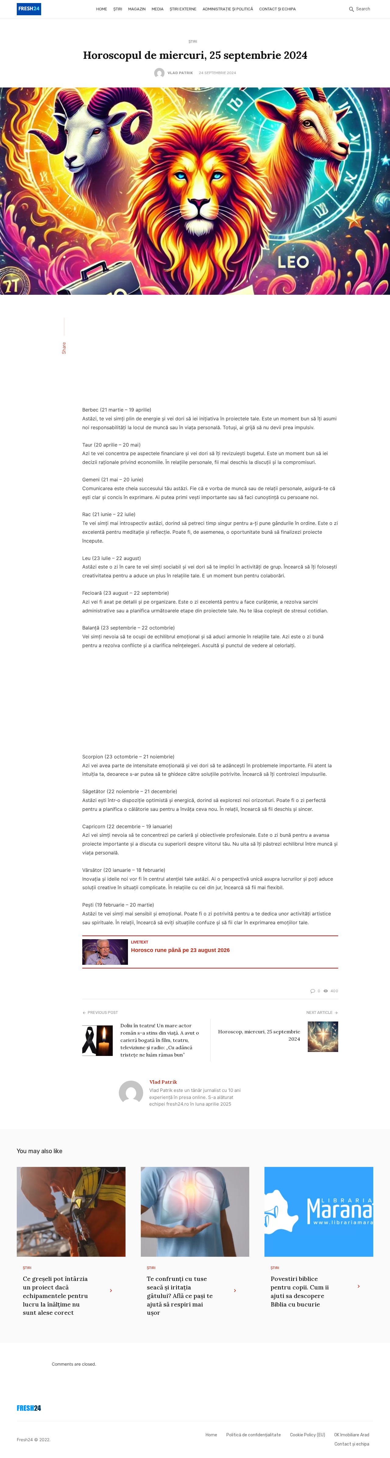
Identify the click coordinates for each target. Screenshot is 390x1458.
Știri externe (183, 9)
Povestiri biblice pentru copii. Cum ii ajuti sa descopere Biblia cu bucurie (300, 1291)
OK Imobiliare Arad (351, 1435)
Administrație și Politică (228, 9)
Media (158, 9)
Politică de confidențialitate (253, 1435)
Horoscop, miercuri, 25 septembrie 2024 (259, 1035)
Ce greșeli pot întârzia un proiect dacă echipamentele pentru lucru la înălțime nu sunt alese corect (55, 1296)
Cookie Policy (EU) (307, 1435)
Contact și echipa (277, 9)
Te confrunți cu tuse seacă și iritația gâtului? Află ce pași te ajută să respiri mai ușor (180, 1296)
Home (101, 9)
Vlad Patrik (180, 73)
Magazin (137, 9)
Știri (117, 9)
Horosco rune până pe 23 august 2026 (180, 950)
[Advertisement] (210, 354)
